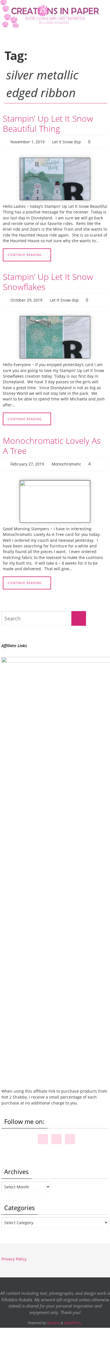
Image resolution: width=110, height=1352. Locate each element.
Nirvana (53, 1318)
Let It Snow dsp (66, 141)
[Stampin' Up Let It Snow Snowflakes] (55, 334)
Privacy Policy (14, 1255)
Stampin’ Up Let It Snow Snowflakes (48, 280)
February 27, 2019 (27, 461)
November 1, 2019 (27, 141)
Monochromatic (66, 461)
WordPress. (73, 1318)
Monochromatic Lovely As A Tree (52, 443)
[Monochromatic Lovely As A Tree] (55, 497)
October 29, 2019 (26, 298)
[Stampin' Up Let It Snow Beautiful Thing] (55, 178)
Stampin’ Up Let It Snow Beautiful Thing (48, 123)
